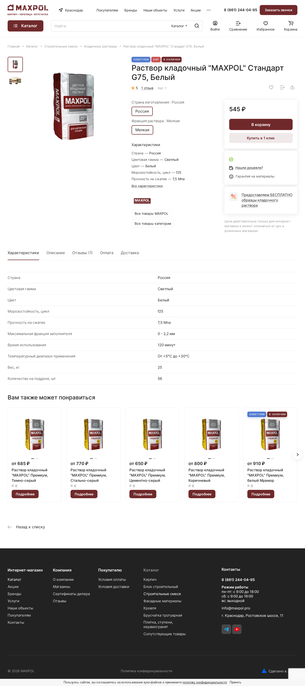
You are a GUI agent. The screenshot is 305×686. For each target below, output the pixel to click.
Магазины (61, 586)
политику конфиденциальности (205, 682)
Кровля (149, 608)
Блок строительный (160, 586)
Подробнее (25, 494)
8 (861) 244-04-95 (240, 10)
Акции (13, 586)
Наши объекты (20, 608)
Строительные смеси (162, 594)
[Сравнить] (282, 87)
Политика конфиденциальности (146, 671)
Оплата (106, 252)
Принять (235, 682)
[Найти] (197, 25)
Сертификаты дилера (71, 594)
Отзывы (59, 601)
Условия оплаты (112, 579)
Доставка (130, 252)
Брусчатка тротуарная (162, 615)
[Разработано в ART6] (277, 671)
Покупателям (19, 615)
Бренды (14, 594)
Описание (55, 252)
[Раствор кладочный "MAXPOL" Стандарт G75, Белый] (74, 106)
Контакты (16, 622)
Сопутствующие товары (164, 634)
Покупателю (110, 570)
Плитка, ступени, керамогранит (158, 624)
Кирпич (150, 579)
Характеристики (23, 252)
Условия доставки (113, 586)
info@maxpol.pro (236, 608)
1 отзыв (147, 88)
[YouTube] (237, 629)
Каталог (14, 579)
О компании (63, 579)
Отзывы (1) (82, 252)
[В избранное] (271, 87)
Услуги (13, 601)
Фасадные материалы (162, 601)
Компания (62, 570)
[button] (297, 454)
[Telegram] (226, 629)
